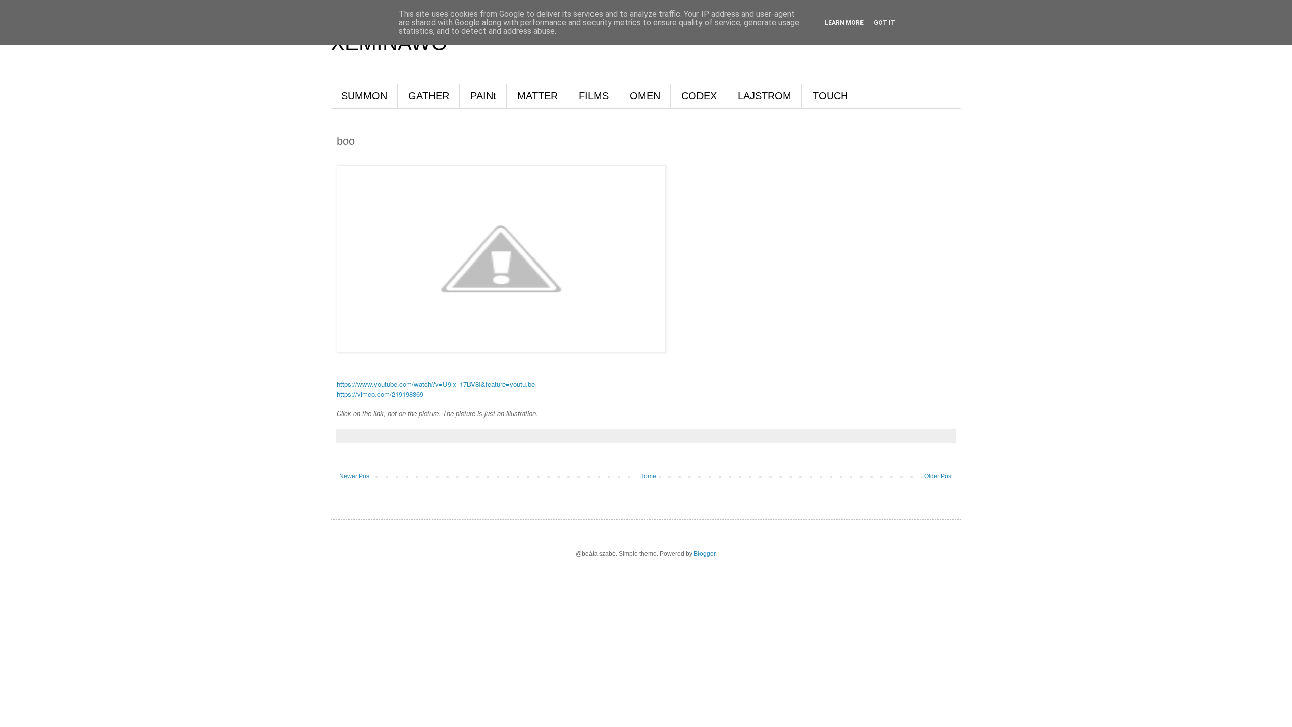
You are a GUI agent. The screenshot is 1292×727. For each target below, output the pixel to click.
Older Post (938, 476)
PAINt (483, 95)
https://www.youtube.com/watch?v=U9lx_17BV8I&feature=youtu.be (436, 384)
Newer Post (355, 476)
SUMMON (364, 95)
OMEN (645, 95)
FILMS (594, 95)
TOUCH (830, 95)
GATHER (428, 95)
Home (647, 476)
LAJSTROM (764, 95)
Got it (884, 22)
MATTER (537, 95)
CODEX (699, 95)
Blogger (704, 553)
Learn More (844, 22)
